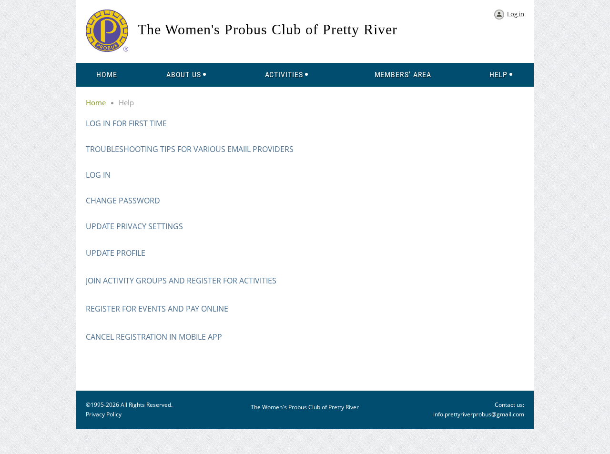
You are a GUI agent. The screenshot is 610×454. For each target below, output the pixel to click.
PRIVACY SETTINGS (149, 226)
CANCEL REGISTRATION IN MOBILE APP (154, 337)
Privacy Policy (104, 414)
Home (96, 102)
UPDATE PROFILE (115, 253)
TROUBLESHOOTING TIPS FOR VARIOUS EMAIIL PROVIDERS (190, 149)
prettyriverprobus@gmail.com (484, 414)
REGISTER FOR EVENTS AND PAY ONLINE (157, 308)
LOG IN (98, 175)
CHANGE (101, 200)
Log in (515, 14)
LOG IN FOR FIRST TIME (126, 123)
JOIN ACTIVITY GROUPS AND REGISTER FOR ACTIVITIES (181, 280)
